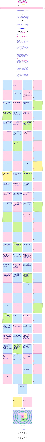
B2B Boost (22, 416)
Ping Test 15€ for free (24, 419)
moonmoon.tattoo (22, 28)
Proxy (25, 415)
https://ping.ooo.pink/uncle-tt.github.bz (17, 401)
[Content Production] (22, 425)
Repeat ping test (23, 32)
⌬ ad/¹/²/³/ (33, 87)
